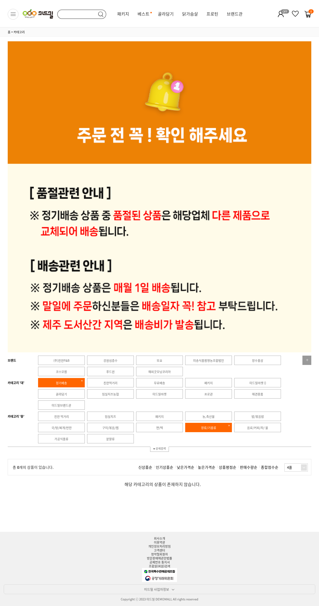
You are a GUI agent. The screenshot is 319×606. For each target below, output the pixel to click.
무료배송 (159, 383)
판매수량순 (248, 467)
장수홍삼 (257, 360)
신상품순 (145, 467)
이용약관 (159, 542)
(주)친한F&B (61, 360)
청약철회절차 (159, 554)
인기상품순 (164, 467)
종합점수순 (269, 467)
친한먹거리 (110, 383)
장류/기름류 (208, 427)
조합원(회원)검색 (159, 566)
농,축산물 (208, 416)
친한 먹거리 (61, 416)
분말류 (110, 439)
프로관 (208, 394)
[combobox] (296, 467)
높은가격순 (206, 467)
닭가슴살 (190, 14)
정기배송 (61, 383)
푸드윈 (110, 371)
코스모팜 (61, 371)
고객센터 (159, 550)
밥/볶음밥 (258, 416)
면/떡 (159, 427)
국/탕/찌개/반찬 (61, 427)
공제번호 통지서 (159, 562)
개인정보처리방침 (159, 546)
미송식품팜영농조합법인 (208, 360)
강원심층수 (110, 360)
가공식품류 (61, 439)
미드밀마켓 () (257, 383)
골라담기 (166, 14)
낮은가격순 (185, 467)
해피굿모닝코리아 (159, 371)
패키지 (123, 14)
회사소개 (159, 538)
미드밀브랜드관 (61, 405)
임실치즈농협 (110, 394)
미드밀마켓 (159, 394)
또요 (159, 360)
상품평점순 (227, 467)
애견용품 (257, 394)
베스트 (143, 14)
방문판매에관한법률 (159, 558)
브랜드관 (235, 14)
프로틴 (212, 14)
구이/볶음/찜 (110, 427)
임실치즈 (110, 416)
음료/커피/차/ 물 (257, 427)
